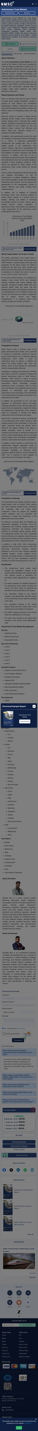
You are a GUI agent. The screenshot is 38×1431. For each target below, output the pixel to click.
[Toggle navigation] (35, 4)
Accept (19, 1428)
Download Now (25, 721)
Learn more (27, 1423)
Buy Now (27, 13)
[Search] (32, 4)
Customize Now (9, 13)
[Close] (34, 706)
